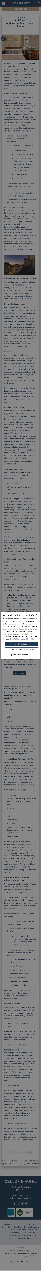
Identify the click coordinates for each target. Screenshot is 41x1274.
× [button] (36, 614)
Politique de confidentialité (24, 639)
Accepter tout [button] (21, 644)
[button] (20, 655)
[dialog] (20, 635)
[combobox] (33, 615)
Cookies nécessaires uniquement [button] (22, 650)
